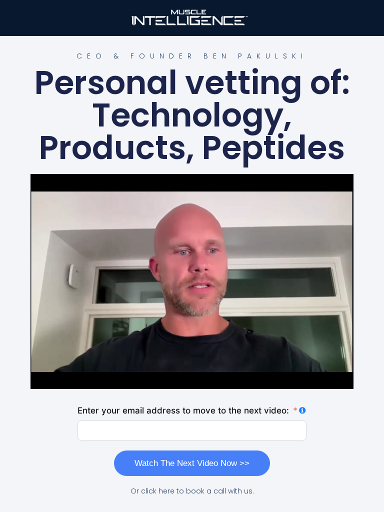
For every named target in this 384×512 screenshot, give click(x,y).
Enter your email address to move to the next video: (183, 411)
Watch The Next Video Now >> (192, 463)
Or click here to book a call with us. (192, 491)
